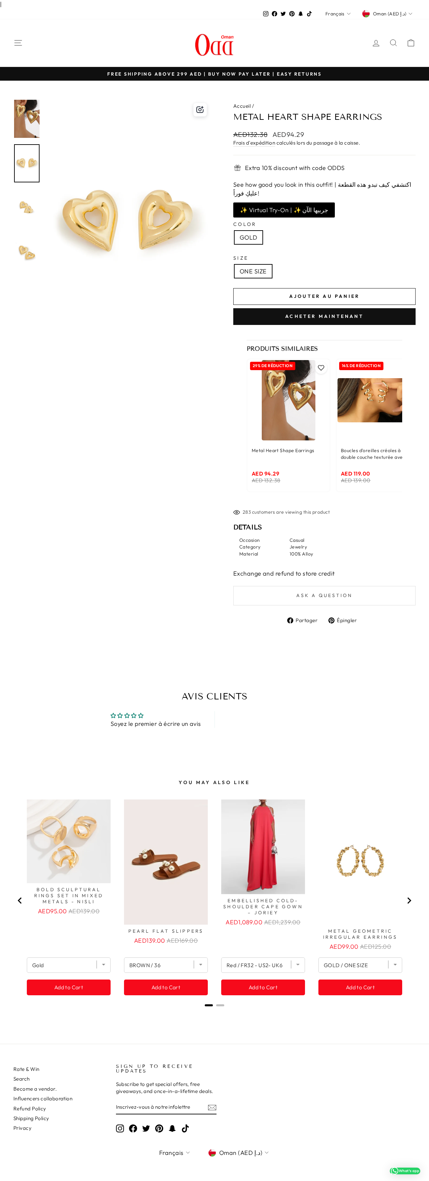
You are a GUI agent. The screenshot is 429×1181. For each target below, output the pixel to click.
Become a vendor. (35, 1089)
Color (245, 224)
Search (21, 1079)
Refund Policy (29, 1108)
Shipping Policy (31, 1118)
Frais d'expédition (254, 143)
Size (240, 258)
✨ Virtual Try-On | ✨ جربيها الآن (284, 210)
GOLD (248, 237)
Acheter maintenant (324, 316)
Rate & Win (26, 1069)
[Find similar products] (200, 109)
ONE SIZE (253, 271)
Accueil (242, 106)
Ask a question (324, 595)
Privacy (22, 1128)
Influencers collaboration (42, 1098)
